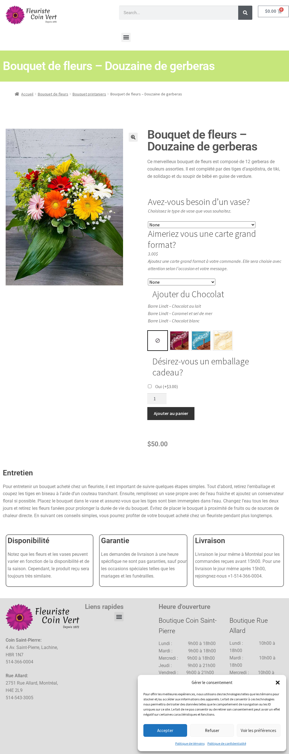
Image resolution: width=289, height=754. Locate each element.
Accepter (165, 730)
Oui (166, 386)
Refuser (212, 730)
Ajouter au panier (171, 413)
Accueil (27, 94)
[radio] (157, 340)
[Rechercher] (245, 13)
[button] (278, 682)
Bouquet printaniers (89, 94)
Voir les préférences (258, 730)
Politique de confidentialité (226, 743)
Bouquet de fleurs (53, 94)
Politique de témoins (190, 743)
